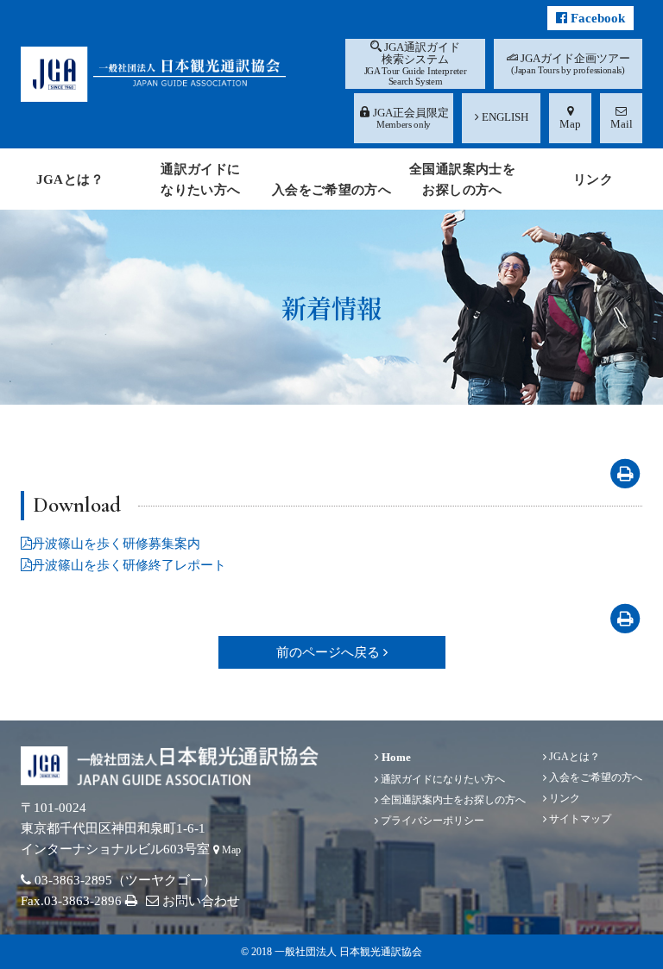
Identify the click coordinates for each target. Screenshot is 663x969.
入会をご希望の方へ (594, 777)
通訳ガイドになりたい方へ (441, 779)
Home (395, 757)
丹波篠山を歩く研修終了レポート (129, 565)
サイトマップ (578, 819)
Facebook (596, 18)
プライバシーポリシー (431, 821)
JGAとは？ (573, 757)
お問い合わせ (199, 901)
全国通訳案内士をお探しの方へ (452, 800)
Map (230, 850)
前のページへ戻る (329, 652)
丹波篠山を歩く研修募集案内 (116, 544)
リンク (563, 798)
